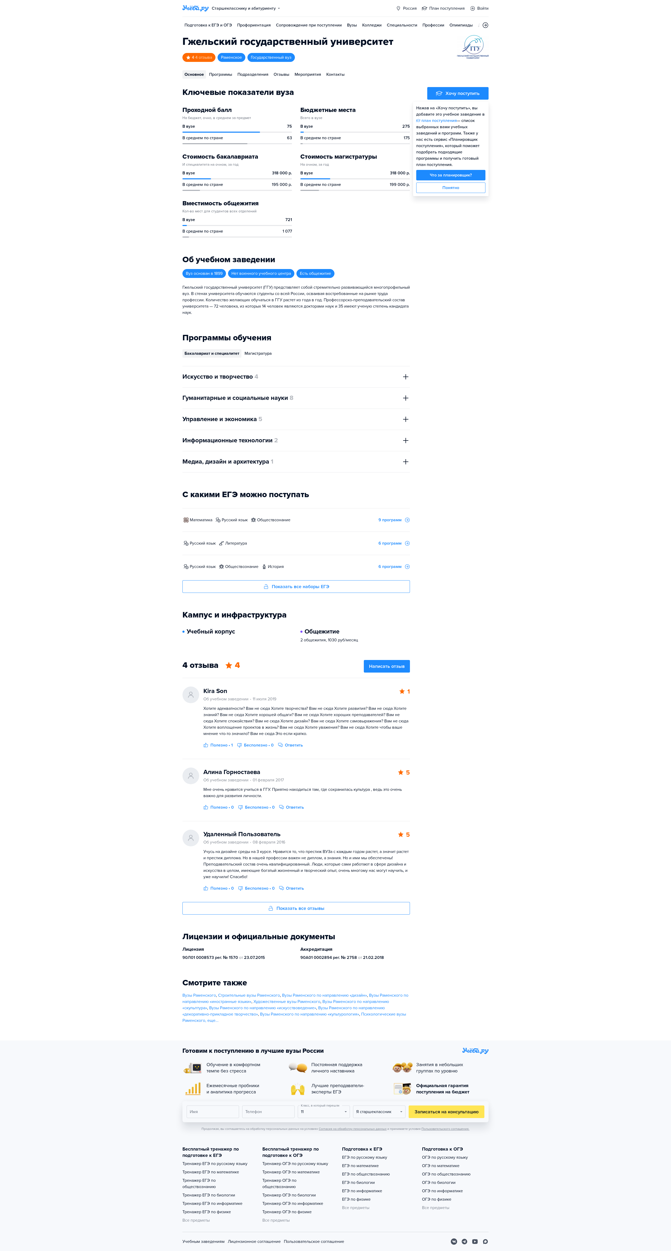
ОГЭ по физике (436, 1199)
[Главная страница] (195, 8)
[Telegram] (464, 1241)
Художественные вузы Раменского (286, 1001)
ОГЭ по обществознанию (446, 1174)
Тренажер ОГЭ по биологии (289, 1195)
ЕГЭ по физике (356, 1199)
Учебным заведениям (203, 1241)
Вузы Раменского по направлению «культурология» (309, 1014)
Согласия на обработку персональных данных (353, 1129)
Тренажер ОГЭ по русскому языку (295, 1163)
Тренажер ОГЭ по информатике (292, 1203)
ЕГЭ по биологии (358, 1182)
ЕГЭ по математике (360, 1165)
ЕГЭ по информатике (362, 1191)
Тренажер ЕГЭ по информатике (212, 1203)
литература (236, 543)
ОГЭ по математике (440, 1165)
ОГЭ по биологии (439, 1182)
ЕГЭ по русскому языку (364, 1157)
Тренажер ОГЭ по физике (287, 1212)
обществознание (273, 520)
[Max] (485, 1241)
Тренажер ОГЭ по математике (291, 1172)
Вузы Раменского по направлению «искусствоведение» (262, 1008)
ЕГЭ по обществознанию (366, 1174)
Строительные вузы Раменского (249, 995)
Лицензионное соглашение (254, 1241)
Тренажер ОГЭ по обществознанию (279, 1183)
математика (201, 520)
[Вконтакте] (454, 1241)
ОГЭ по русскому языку (445, 1157)
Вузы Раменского (199, 995)
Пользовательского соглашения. (445, 1129)
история (276, 566)
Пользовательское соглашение (314, 1241)
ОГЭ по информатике (442, 1191)
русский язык (235, 520)
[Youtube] (475, 1241)
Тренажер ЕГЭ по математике (210, 1172)
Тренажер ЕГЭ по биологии (208, 1195)
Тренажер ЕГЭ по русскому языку (214, 1163)
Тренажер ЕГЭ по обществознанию (199, 1183)
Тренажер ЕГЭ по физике (206, 1212)
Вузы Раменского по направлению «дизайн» (324, 995)
